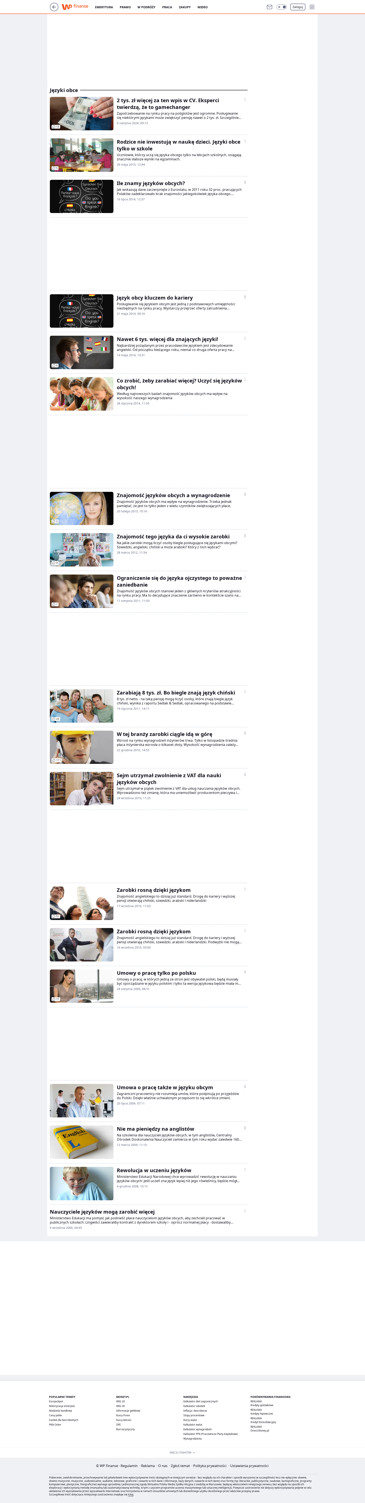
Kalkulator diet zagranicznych (200, 1401)
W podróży (146, 7)
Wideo (202, 7)
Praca (167, 7)
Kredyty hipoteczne (262, 1413)
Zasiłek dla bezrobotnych (63, 1420)
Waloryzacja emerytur (62, 1406)
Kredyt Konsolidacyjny (263, 1422)
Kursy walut (190, 1420)
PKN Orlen (55, 1424)
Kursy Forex (123, 1415)
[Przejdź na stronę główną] (54, 10)
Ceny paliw (55, 1415)
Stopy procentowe (193, 1415)
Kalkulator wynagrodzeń (197, 1429)
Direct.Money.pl (260, 1430)
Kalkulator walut (192, 1424)
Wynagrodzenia (192, 1438)
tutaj (130, 1494)
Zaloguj (298, 7)
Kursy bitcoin (123, 1420)
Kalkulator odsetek (194, 1406)
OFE (118, 1424)
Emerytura (104, 7)
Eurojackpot (56, 1401)
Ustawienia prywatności (248, 1465)
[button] (281, 7)
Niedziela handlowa (60, 1410)
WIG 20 (120, 1401)
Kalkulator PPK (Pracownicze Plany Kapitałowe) (210, 1434)
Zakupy (185, 7)
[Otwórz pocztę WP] (269, 7)
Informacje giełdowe (128, 1410)
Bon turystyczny (125, 1429)
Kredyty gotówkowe (262, 1405)
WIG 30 (120, 1406)
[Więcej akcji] (245, 99)
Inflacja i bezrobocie (195, 1410)
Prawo (125, 7)
